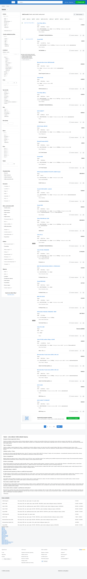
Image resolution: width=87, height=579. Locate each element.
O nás (3, 552)
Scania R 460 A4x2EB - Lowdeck (44, 188)
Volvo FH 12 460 (40, 326)
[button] (80, 35)
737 (54, 426)
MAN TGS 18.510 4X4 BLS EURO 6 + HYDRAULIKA (48, 266)
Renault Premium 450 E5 (42, 141)
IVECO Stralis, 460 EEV (42, 126)
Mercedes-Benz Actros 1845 (7, 519)
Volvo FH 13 (40, 234)
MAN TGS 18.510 (41, 296)
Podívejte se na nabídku (73, 418)
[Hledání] (18, 2)
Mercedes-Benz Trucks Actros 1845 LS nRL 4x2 (47, 354)
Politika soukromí (24, 554)
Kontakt (3, 556)
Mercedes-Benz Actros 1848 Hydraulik (45, 62)
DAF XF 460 (4, 516)
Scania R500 (4, 524)
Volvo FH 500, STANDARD (43, 249)
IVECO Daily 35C (5, 514)
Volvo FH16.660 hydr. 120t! (43, 218)
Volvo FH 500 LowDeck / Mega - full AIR (46, 339)
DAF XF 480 (4, 503)
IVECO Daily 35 (5, 500)
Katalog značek (24, 560)
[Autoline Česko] (6, 2)
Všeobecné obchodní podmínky (27, 552)
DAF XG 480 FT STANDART (43, 400)
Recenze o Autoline (25, 558)
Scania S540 (40, 205)
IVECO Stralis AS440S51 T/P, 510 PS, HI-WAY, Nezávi (48, 171)
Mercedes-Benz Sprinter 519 (7, 522)
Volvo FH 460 (40, 77)
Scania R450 (4, 511)
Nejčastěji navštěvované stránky (27, 562)
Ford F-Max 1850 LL (41, 23)
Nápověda (4, 554)
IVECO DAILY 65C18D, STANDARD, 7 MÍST (46, 311)
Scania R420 (40, 39)
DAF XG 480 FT (40, 110)
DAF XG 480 (40, 385)
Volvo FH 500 (4, 506)
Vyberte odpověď (26, 59)
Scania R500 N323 (41, 281)
